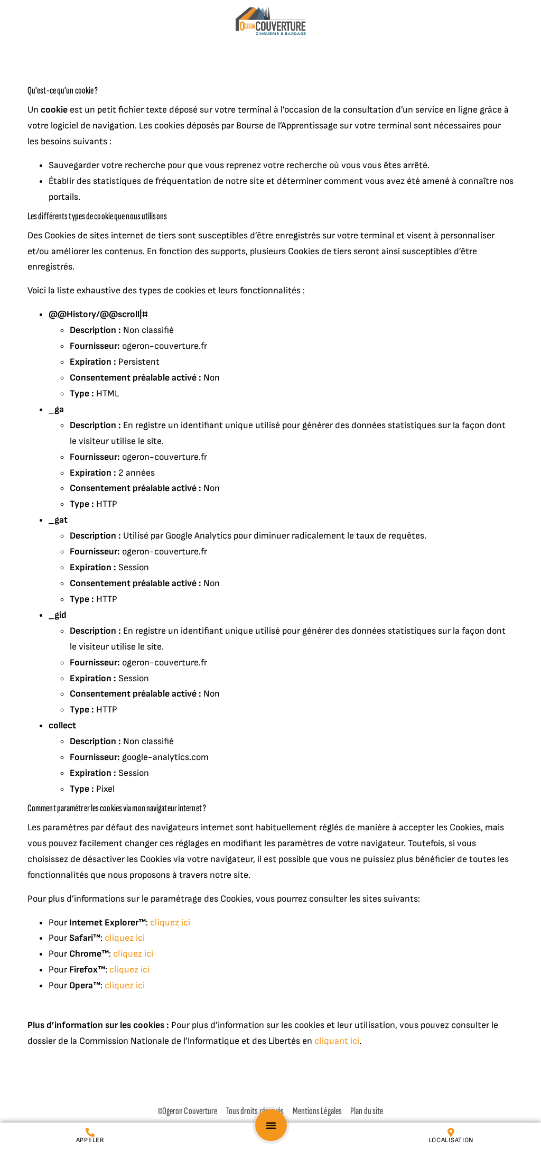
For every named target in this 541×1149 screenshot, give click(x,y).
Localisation (450, 1140)
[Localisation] (450, 1132)
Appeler (90, 1140)
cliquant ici (335, 1040)
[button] (271, 1125)
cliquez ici (169, 922)
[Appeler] (90, 1132)
